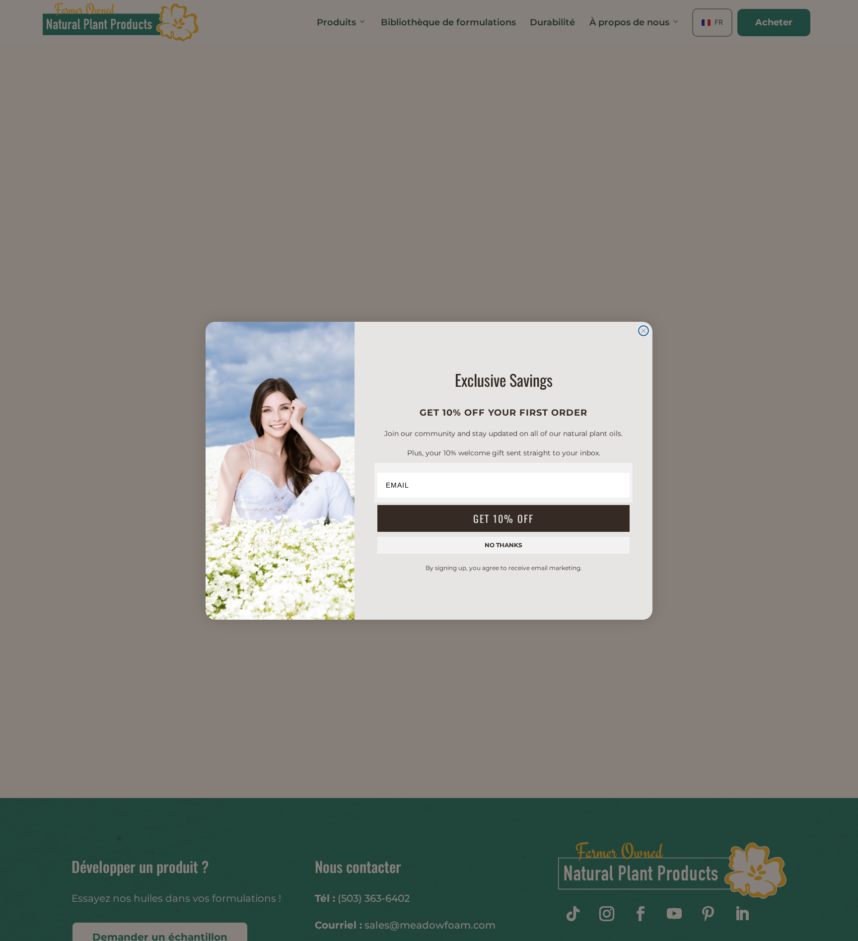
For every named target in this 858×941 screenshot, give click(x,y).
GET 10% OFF (503, 518)
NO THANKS (503, 545)
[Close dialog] (643, 331)
